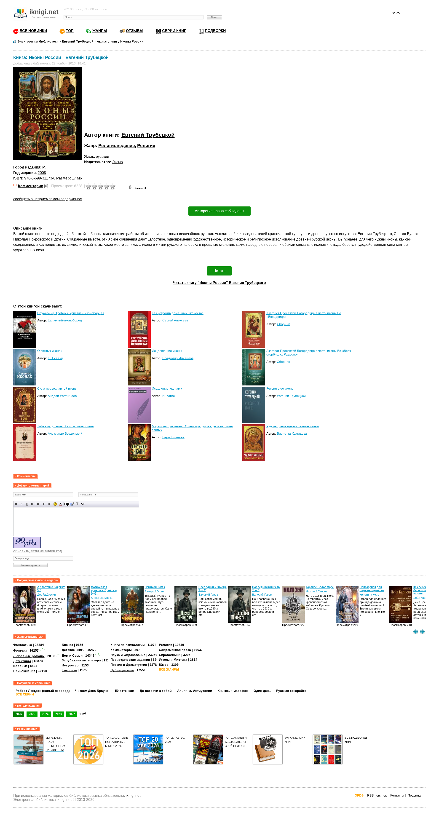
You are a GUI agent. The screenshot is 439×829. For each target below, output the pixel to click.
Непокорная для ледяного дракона (372, 589)
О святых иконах (49, 351)
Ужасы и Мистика (173, 659)
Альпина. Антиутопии (194, 691)
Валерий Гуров (154, 591)
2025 (32, 714)
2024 (45, 714)
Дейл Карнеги (422, 597)
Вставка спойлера (82, 504)
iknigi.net (133, 795)
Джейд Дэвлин (46, 594)
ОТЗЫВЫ (134, 31)
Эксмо (117, 162)
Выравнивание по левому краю (38, 504)
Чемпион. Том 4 (155, 587)
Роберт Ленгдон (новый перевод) (43, 691)
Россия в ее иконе (280, 388)
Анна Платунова (101, 597)
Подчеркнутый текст (26, 504)
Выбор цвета (60, 504)
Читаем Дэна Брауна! (92, 691)
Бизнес (67, 645)
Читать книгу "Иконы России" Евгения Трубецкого (219, 283)
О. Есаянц (55, 358)
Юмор (164, 664)
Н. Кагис (168, 396)
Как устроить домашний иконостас (177, 313)
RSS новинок (377, 795)
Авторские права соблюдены (219, 211)
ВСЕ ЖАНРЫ (169, 669)
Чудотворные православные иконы (292, 426)
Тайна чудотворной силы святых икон (65, 426)
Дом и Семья (72, 655)
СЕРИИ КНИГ (174, 31)
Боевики (20, 666)
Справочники (169, 655)
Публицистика (122, 670)
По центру (43, 504)
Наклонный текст (21, 504)
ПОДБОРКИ (215, 31)
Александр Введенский (65, 433)
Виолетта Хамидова (292, 433)
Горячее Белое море (320, 587)
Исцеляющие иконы (167, 351)
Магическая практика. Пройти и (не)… (104, 590)
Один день (262, 691)
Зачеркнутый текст (32, 504)
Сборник (283, 324)
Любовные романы (29, 656)
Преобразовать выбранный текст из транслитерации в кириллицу (77, 504)
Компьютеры (121, 650)
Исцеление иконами (167, 388)
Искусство (70, 665)
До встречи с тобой (156, 691)
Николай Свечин (316, 591)
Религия (146, 145)
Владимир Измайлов (177, 358)
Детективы (22, 661)
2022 (72, 714)
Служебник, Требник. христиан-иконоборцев (70, 313)
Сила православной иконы (57, 388)
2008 (42, 173)
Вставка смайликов (55, 504)
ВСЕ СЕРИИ (25, 694)
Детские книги (73, 650)
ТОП (70, 31)
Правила (414, 795)
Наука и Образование (127, 655)
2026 (19, 714)
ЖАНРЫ (99, 31)
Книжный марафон (233, 691)
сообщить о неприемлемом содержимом (47, 199)
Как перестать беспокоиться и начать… (423, 590)
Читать (219, 271)
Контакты (397, 795)
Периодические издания (130, 659)
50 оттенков (124, 691)
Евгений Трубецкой (148, 135)
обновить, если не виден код (37, 551)
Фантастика (22, 645)
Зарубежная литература (81, 660)
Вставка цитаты (72, 504)
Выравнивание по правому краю (48, 504)
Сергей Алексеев (175, 320)
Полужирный (16, 504)
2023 (58, 714)
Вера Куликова (173, 437)
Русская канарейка (291, 691)
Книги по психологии (127, 645)
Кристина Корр (369, 594)
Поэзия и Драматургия (128, 664)
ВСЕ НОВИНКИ (33, 31)
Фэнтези (20, 650)
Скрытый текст (67, 504)
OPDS (359, 795)
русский (102, 156)
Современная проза (175, 650)
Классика (69, 670)
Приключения (24, 671)
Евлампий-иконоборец (65, 320)
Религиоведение (116, 145)
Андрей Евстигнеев (62, 396)
